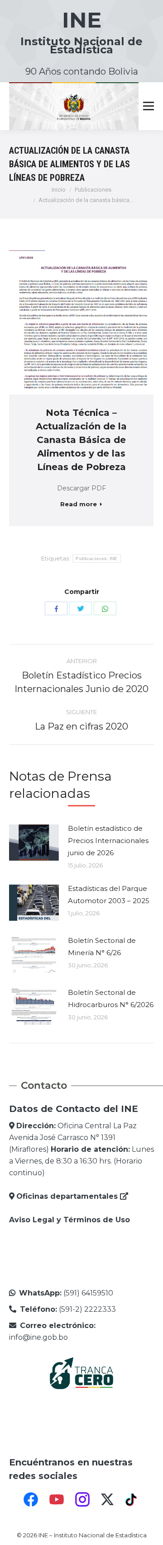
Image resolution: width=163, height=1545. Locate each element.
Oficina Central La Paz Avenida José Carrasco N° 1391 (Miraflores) (73, 1137)
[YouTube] (56, 1499)
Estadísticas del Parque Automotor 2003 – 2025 (108, 894)
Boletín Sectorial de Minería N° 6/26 (102, 946)
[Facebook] (31, 1499)
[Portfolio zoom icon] (69, 322)
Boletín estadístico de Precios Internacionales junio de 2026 (108, 840)
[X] (107, 1499)
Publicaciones (93, 189)
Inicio (59, 189)
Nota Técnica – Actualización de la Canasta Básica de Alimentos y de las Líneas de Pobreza (81, 439)
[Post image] (34, 842)
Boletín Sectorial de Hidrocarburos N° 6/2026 (110, 998)
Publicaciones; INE (96, 558)
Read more (78, 504)
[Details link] (94, 322)
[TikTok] (132, 1499)
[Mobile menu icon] (148, 106)
